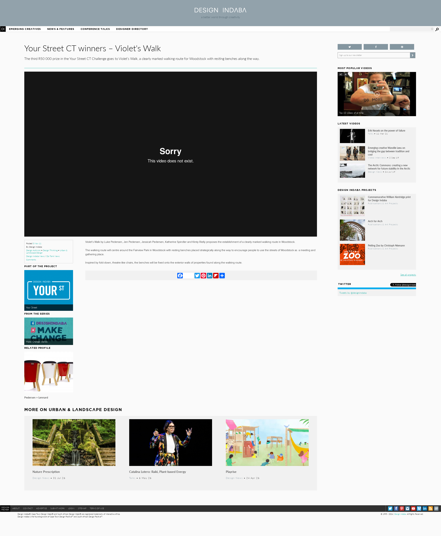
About (16, 508)
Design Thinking (50, 250)
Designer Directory (132, 29)
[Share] (222, 275)
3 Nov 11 (37, 243)
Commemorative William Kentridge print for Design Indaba (389, 198)
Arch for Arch (375, 221)
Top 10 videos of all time (351, 112)
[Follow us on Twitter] (350, 47)
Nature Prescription (46, 471)
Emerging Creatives (25, 29)
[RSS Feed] (430, 508)
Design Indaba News (35, 256)
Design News (41, 478)
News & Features (60, 29)
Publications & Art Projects (383, 203)
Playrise (231, 471)
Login (71, 508)
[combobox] (412, 29)
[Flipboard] (216, 275)
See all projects (408, 274)
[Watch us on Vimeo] (419, 508)
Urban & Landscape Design (85, 409)
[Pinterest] (203, 275)
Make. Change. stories (37, 341)
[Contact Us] (436, 508)
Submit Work (57, 508)
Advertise (41, 508)
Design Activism (33, 250)
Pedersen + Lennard (36, 397)
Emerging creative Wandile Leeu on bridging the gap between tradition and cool (388, 151)
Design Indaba (400, 514)
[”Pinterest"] (402, 47)
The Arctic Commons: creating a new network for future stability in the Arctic (389, 166)
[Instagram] (407, 508)
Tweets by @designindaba (353, 292)
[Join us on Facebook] (376, 47)
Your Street (31, 307)
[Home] (220, 11)
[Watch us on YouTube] (413, 508)
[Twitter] (197, 275)
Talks (132, 478)
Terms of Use (97, 508)
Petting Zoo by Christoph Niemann (386, 245)
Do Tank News (53, 256)
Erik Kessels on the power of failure (386, 130)
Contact (28, 508)
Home (3, 29)
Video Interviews (377, 157)
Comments (31, 259)
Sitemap (82, 508)
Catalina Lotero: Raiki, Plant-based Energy (157, 471)
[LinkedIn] (209, 275)
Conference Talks (95, 29)
